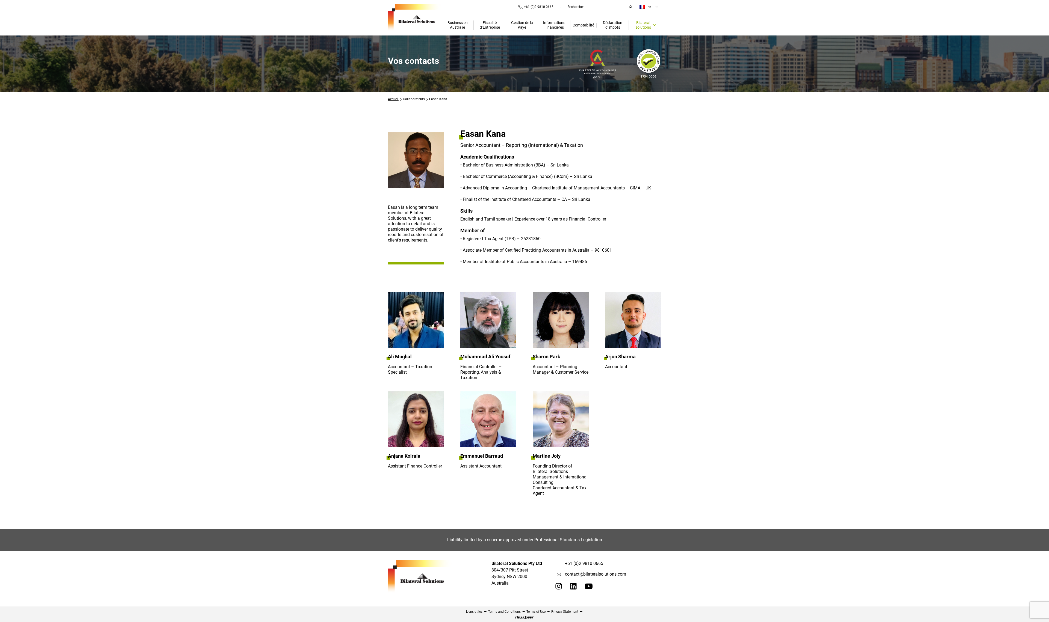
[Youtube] (589, 587)
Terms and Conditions (504, 612)
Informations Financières (554, 24)
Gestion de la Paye (522, 24)
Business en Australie (457, 24)
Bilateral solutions (643, 24)
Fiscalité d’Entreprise (490, 24)
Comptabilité (583, 25)
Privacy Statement (564, 612)
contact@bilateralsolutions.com (595, 574)
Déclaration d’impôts (612, 24)
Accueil (393, 99)
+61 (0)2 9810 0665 (538, 7)
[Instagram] (558, 588)
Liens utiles (474, 612)
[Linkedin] (573, 588)
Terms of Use (536, 612)
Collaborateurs (414, 99)
